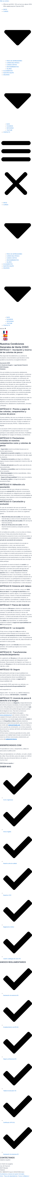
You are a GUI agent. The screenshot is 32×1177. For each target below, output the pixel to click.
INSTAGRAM (10, 128)
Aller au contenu (4, 1)
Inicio (1, 1176)
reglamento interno (11, 739)
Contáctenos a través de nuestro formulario (12, 1174)
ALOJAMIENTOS (8, 71)
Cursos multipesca (23, 1176)
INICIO (5, 9)
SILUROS (9, 69)
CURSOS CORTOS (12, 65)
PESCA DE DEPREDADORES (14, 61)
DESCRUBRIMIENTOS (13, 67)
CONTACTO (6, 132)
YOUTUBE (9, 130)
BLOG (8, 124)
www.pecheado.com (14, 725)
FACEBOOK (10, 126)
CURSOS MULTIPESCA (13, 63)
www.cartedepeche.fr (6, 715)
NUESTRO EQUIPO (8, 73)
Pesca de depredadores (10, 1176)
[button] (16, 167)
